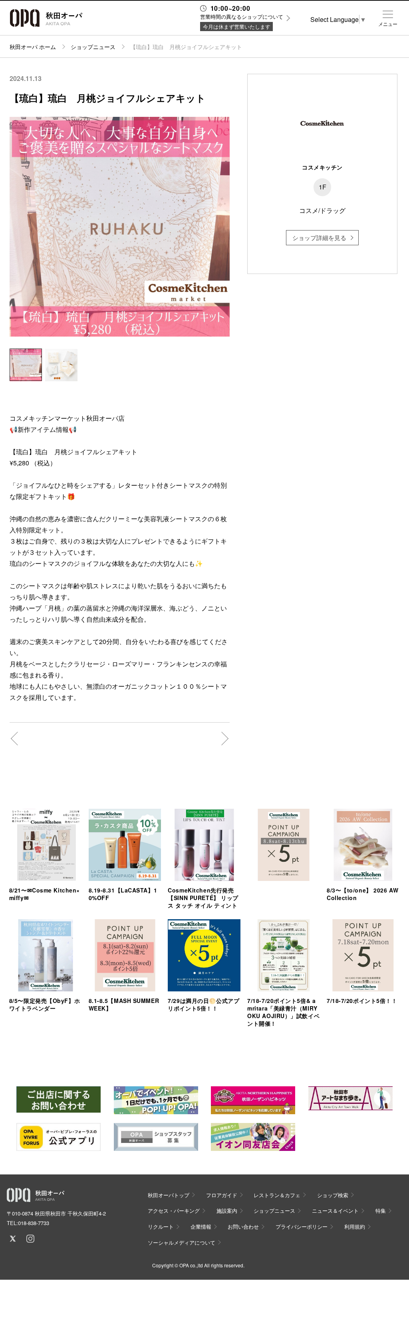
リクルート (161, 1226)
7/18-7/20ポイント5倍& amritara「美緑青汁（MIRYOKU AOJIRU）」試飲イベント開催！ (283, 1012)
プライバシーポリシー (302, 1226)
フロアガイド (221, 1195)
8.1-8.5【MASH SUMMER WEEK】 (124, 1004)
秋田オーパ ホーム (33, 47)
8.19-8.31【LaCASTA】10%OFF (123, 894)
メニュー (387, 24)
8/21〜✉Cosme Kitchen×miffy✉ (44, 894)
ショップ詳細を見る (319, 237)
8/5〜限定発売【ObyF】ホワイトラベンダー (44, 1004)
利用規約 (354, 1226)
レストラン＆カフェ (277, 1195)
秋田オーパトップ (168, 1195)
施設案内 (226, 1210)
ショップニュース (93, 47)
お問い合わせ (243, 1226)
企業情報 (201, 1226)
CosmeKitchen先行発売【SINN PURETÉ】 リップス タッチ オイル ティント (203, 897)
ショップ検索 (332, 1195)
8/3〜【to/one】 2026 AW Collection (362, 894)
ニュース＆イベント (335, 1210)
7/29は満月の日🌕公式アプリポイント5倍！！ (203, 1004)
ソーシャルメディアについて (181, 1242)
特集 (380, 1210)
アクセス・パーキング (174, 1210)
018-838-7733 (33, 1223)
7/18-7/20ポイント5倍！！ (362, 1001)
